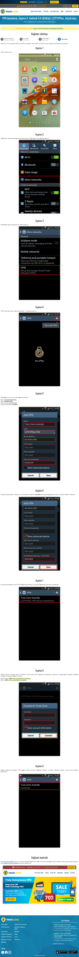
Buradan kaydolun (57, 28)
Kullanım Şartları (6, 934)
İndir (62, 11)
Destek (76, 11)
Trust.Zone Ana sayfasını (7, 861)
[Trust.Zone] (9, 11)
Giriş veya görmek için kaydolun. (22, 678)
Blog (16, 934)
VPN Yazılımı (5, 927)
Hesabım (75, 6)
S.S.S (16, 937)
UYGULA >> (54, 2)
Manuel (17, 939)
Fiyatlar (45, 11)
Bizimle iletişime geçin (20, 928)
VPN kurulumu (54, 11)
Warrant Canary (6, 939)
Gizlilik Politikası (6, 937)
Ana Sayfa (4, 924)
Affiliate (3, 942)
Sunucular (68, 11)
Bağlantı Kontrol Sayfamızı (11, 863)
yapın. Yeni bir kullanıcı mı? (42, 28)
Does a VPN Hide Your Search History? (64, 926)
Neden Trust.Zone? (36, 11)
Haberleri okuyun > (58, 943)
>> (41, 6)
